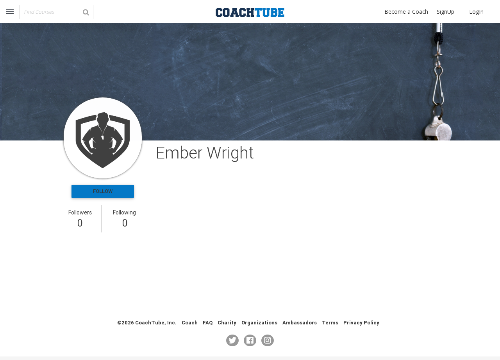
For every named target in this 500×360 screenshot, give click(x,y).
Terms (330, 322)
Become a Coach (406, 11)
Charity (227, 322)
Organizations (259, 322)
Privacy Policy (361, 322)
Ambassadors (299, 322)
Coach (190, 322)
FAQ (207, 322)
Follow (102, 191)
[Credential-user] (103, 137)
